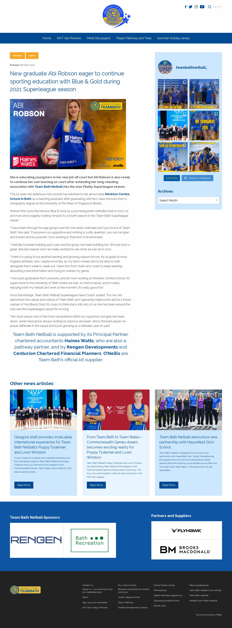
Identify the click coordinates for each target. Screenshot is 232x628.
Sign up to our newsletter (94, 602)
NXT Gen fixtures (69, 38)
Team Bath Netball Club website (205, 590)
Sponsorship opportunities (166, 600)
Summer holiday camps (173, 38)
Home (46, 38)
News (32, 55)
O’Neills (111, 353)
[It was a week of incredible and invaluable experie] (173, 125)
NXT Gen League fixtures (95, 607)
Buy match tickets (127, 585)
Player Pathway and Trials (134, 38)
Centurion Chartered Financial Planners (57, 353)
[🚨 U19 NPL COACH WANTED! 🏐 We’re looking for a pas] (204, 94)
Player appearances (199, 585)
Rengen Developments (92, 347)
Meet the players (99, 38)
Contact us (87, 585)
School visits (160, 605)
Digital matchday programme (168, 595)
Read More (23, 485)
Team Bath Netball (49, 186)
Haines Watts (79, 340)
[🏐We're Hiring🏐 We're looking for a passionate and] (173, 157)
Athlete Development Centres (133, 607)
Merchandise (160, 590)
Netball (17, 55)
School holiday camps (164, 585)
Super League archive (129, 597)
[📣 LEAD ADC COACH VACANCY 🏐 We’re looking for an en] (173, 94)
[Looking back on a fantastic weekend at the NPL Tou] (204, 125)
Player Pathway (125, 602)
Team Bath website (198, 595)
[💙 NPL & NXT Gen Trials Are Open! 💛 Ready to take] (204, 157)
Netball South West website (203, 600)
